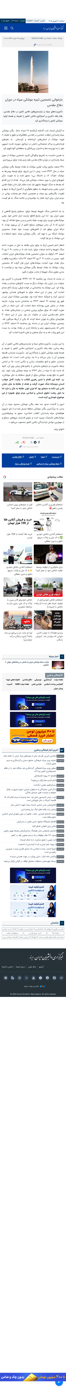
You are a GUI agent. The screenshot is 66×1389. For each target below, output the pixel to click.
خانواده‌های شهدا (13, 680)
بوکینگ (33, 937)
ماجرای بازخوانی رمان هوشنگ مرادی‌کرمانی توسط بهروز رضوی (30, 831)
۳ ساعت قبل (60, 776)
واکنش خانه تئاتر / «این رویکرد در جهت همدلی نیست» (33, 856)
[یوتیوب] (33, 978)
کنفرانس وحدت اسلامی (53, 684)
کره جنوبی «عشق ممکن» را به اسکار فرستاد (38, 840)
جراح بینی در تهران (26, 929)
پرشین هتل (24, 937)
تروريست (55, 457)
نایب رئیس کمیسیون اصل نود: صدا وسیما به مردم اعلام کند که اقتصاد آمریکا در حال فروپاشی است (30, 799)
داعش (31, 457)
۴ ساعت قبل (60, 805)
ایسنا (53, 27)
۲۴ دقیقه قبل (60, 756)
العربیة (36, 20)
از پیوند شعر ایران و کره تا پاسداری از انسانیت (37, 844)
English (29, 20)
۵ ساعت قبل (60, 831)
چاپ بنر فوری (58, 929)
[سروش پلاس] (47, 978)
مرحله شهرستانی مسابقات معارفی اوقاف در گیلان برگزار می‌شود (30, 861)
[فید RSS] (12, 978)
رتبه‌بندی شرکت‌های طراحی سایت (50, 937)
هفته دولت (58, 680)
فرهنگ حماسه (57, 38)
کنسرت (9, 684)
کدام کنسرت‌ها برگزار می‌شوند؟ (43, 780)
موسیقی (38, 680)
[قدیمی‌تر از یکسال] (58, 665)
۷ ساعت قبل (60, 857)
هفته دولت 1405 (22, 684)
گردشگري (48, 680)
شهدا (43, 457)
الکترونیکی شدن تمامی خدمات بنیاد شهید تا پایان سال (33, 805)
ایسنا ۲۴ (15, 20)
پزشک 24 (55, 933)
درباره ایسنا (20, 967)
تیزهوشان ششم (12, 933)
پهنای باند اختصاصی (43, 929)
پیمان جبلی (58, 688)
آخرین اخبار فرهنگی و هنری (46, 750)
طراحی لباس (36, 684)
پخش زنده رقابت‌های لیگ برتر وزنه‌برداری (38, 809)
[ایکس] (26, 978)
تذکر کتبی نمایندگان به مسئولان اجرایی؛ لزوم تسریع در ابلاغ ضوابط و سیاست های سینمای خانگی (31, 791)
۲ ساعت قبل (60, 768)
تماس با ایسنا (7, 967)
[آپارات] (5, 978)
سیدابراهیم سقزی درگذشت (44, 785)
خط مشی (32, 967)
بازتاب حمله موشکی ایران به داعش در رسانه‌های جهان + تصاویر (27, 664)
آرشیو (23, 20)
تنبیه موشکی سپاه (22, 464)
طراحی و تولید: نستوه (31, 986)
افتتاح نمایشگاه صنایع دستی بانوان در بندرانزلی (36, 821)
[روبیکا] (61, 978)
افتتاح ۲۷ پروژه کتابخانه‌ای (45, 776)
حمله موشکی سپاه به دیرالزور (48, 464)
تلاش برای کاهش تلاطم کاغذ (44, 826)
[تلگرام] (40, 978)
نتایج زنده (6, 20)
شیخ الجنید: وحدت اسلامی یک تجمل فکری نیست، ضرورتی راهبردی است (31, 850)
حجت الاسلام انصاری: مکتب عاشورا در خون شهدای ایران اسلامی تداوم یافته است (29, 815)
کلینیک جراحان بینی (10, 937)
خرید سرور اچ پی (35, 933)
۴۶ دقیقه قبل (60, 761)
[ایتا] (54, 978)
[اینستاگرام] (19, 978)
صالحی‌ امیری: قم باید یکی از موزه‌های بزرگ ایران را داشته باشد (29, 756)
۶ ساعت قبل (60, 840)
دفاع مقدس (17, 457)
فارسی (43, 20)
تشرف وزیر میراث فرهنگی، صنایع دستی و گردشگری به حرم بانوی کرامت (31, 762)
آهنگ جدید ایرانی (10, 929)
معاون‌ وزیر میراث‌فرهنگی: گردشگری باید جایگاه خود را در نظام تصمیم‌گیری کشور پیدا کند (30, 770)
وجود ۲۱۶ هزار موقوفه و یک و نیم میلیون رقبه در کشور (33, 835)
